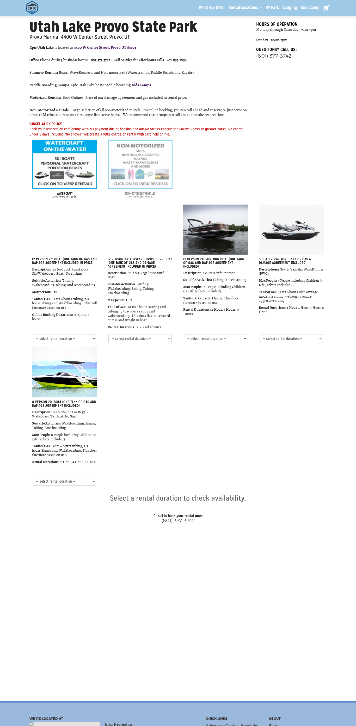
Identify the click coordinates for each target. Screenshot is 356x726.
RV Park (272, 7)
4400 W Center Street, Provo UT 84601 (105, 47)
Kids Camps (141, 85)
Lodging (290, 7)
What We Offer (212, 7)
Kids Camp (310, 7)
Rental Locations (244, 7)
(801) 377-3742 (273, 56)
